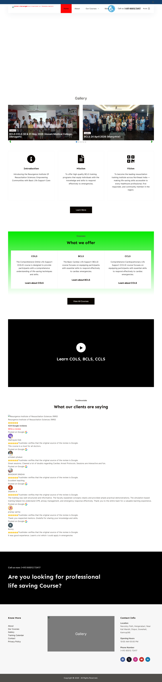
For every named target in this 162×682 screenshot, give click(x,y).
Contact (11, 638)
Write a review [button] (14, 429)
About (77, 8)
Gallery (12, 130)
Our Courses (91, 8)
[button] (81, 347)
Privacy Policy (14, 641)
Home (66, 8)
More (107, 8)
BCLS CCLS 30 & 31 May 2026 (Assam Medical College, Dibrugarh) (40, 135)
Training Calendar (16, 635)
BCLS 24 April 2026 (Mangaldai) (102, 136)
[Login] (153, 2)
